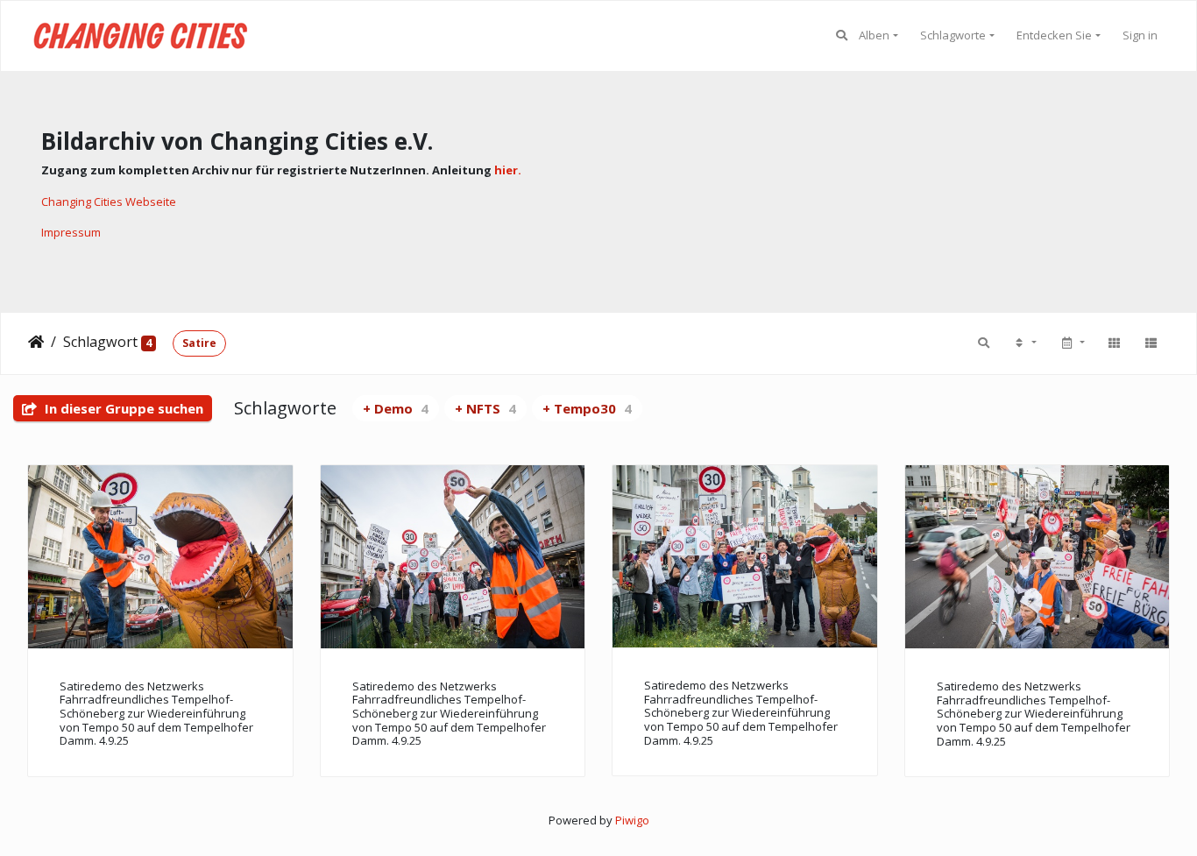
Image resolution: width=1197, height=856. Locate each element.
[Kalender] (1071, 343)
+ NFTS (485, 408)
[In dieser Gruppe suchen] (984, 343)
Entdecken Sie (1054, 35)
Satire (199, 343)
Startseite (36, 341)
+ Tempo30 (587, 408)
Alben (874, 35)
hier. (507, 170)
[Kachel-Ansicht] (1113, 343)
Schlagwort (100, 341)
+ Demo (396, 408)
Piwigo (632, 820)
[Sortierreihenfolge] (1024, 343)
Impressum (71, 232)
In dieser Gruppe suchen (122, 408)
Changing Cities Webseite (108, 201)
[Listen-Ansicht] (1150, 343)
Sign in (1140, 35)
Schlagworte (953, 35)
